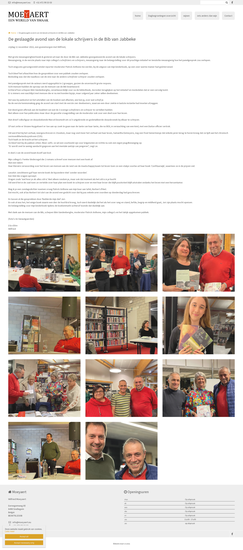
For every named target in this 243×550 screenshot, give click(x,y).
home (138, 15)
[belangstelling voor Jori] (44, 388)
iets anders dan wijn (207, 15)
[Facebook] (232, 2)
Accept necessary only (24, 542)
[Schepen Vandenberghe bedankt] (44, 451)
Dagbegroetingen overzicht (162, 15)
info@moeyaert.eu (21, 2)
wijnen (186, 15)
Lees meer (10, 531)
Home (13, 33)
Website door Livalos (121, 543)
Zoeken (226, 2)
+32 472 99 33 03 (44, 2)
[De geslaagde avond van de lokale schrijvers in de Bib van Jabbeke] (44, 262)
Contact (228, 15)
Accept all (24, 536)
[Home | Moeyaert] (33, 15)
